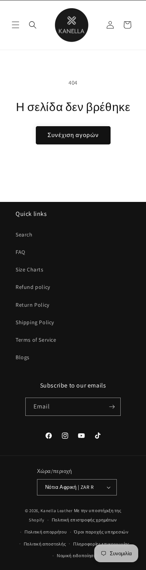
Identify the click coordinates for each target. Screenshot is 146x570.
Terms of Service (36, 339)
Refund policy (33, 286)
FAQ (20, 252)
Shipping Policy (35, 322)
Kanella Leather (56, 510)
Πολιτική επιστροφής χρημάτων (85, 520)
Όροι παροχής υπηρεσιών (101, 532)
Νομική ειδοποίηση (77, 555)
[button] (15, 24)
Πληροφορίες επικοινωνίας (101, 544)
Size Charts (30, 269)
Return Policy (32, 304)
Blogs (23, 357)
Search (24, 234)
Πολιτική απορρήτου (46, 532)
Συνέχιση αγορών (73, 135)
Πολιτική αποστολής (45, 544)
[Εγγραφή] (111, 407)
